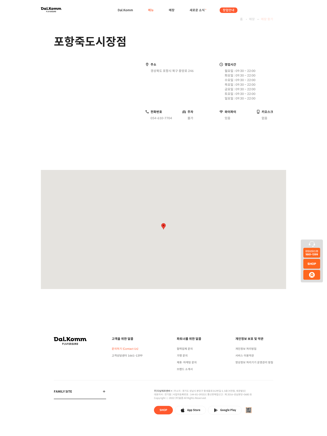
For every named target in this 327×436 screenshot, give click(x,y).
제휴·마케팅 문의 (187, 362)
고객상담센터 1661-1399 (127, 355)
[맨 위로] (312, 276)
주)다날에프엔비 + (163, 390)
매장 (172, 10)
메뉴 (151, 10)
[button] (163, 226)
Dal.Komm (125, 10)
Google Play (228, 410)
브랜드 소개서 (185, 369)
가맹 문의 (182, 355)
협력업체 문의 (185, 349)
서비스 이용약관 (244, 355)
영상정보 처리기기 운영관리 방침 (254, 362)
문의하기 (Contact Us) (125, 349)
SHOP (163, 410)
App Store (193, 410)
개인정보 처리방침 (245, 349)
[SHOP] (312, 264)
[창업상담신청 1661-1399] (312, 249)
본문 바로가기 (82, 13)
